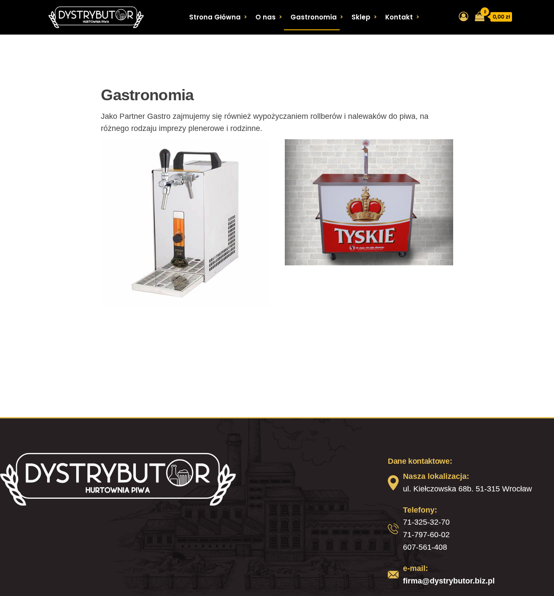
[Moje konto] (463, 16)
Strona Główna (215, 17)
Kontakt (399, 17)
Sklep (360, 17)
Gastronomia (313, 17)
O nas (265, 17)
